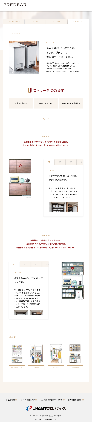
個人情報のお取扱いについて (51, 400)
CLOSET (57, 21)
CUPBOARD (78, 21)
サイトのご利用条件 (27, 400)
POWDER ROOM (13, 21)
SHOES (35, 21)
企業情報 (11, 400)
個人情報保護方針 (75, 400)
